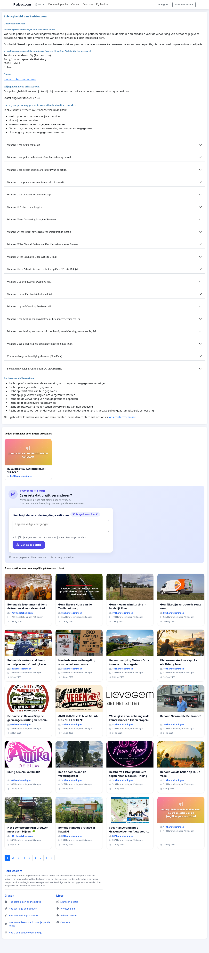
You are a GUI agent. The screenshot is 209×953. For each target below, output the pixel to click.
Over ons (88, 4)
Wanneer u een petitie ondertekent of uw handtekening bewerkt (39, 157)
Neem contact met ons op (20, 79)
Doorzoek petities (58, 4)
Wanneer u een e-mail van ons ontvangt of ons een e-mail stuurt (39, 343)
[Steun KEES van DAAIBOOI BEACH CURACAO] (28, 459)
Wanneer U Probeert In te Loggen (24, 207)
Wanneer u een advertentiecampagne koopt (29, 194)
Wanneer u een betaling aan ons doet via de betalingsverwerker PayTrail (44, 319)
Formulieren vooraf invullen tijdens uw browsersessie (34, 368)
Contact (75, 4)
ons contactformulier (122, 417)
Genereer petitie (31, 544)
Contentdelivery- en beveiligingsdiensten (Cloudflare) (34, 356)
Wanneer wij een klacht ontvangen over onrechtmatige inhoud (39, 231)
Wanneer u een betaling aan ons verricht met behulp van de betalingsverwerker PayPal (51, 331)
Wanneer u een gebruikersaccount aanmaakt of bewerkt (35, 182)
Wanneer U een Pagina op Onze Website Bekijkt (32, 256)
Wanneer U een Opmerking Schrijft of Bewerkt (31, 219)
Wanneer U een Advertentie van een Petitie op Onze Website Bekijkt (42, 269)
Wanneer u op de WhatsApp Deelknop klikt (29, 306)
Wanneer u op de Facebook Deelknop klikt (29, 281)
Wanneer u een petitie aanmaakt (23, 144)
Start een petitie (184, 4)
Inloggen (163, 4)
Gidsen (9, 895)
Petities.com (22, 4)
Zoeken (104, 4)
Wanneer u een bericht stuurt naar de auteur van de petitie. (37, 169)
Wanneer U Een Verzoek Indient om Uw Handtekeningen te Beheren (42, 244)
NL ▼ (41, 4)
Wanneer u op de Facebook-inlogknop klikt (29, 294)
